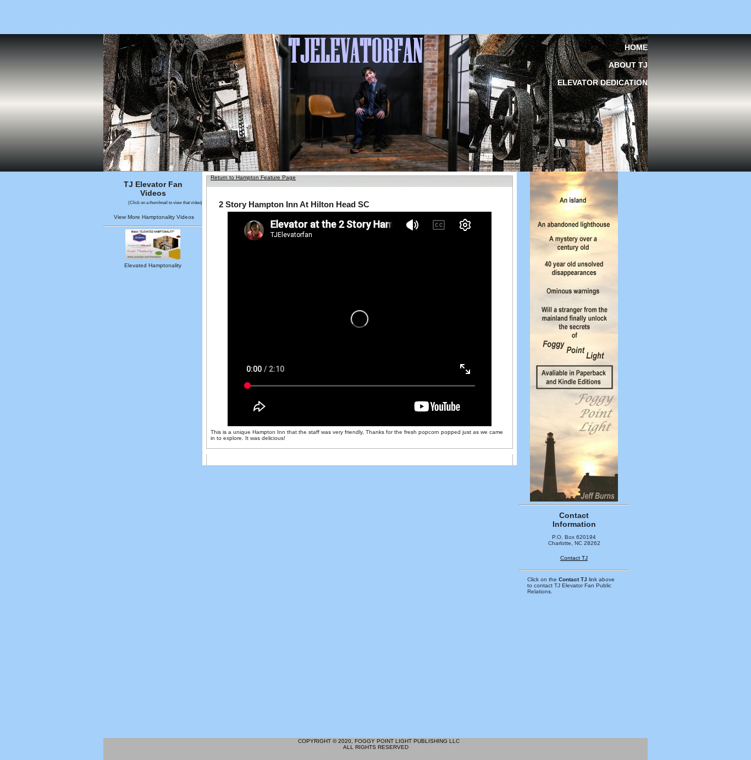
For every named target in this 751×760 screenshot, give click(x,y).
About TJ (628, 64)
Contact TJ (574, 558)
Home (636, 47)
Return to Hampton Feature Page (253, 177)
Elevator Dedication (602, 82)
